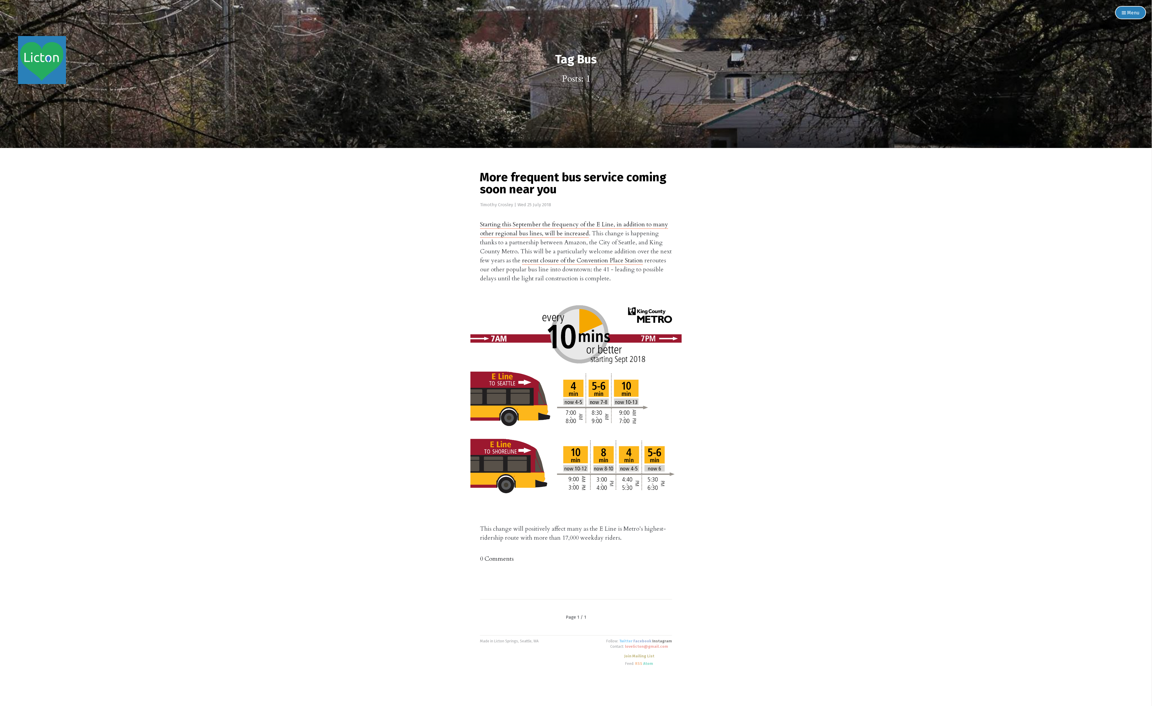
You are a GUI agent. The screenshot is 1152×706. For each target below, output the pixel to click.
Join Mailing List (639, 656)
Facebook (642, 641)
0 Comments (497, 559)
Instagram (662, 641)
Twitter (625, 641)
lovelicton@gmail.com (646, 647)
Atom (648, 664)
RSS (638, 664)
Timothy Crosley (496, 205)
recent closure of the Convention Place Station (582, 260)
